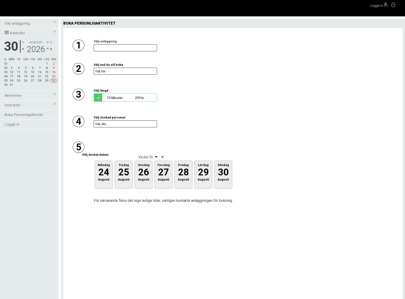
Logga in (12, 124)
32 (6, 68)
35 (6, 80)
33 (6, 72)
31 (6, 63)
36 (6, 84)
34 (6, 76)
